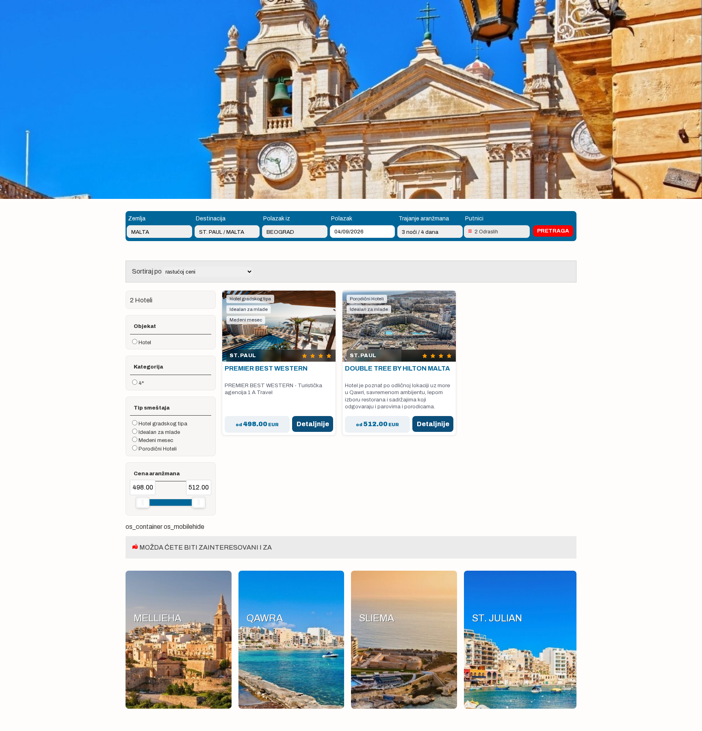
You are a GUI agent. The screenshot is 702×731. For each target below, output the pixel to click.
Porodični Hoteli (158, 449)
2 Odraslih (486, 232)
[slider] (143, 502)
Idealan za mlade (159, 432)
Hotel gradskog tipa (163, 424)
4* (141, 383)
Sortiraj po (147, 271)
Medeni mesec (156, 440)
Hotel (145, 342)
